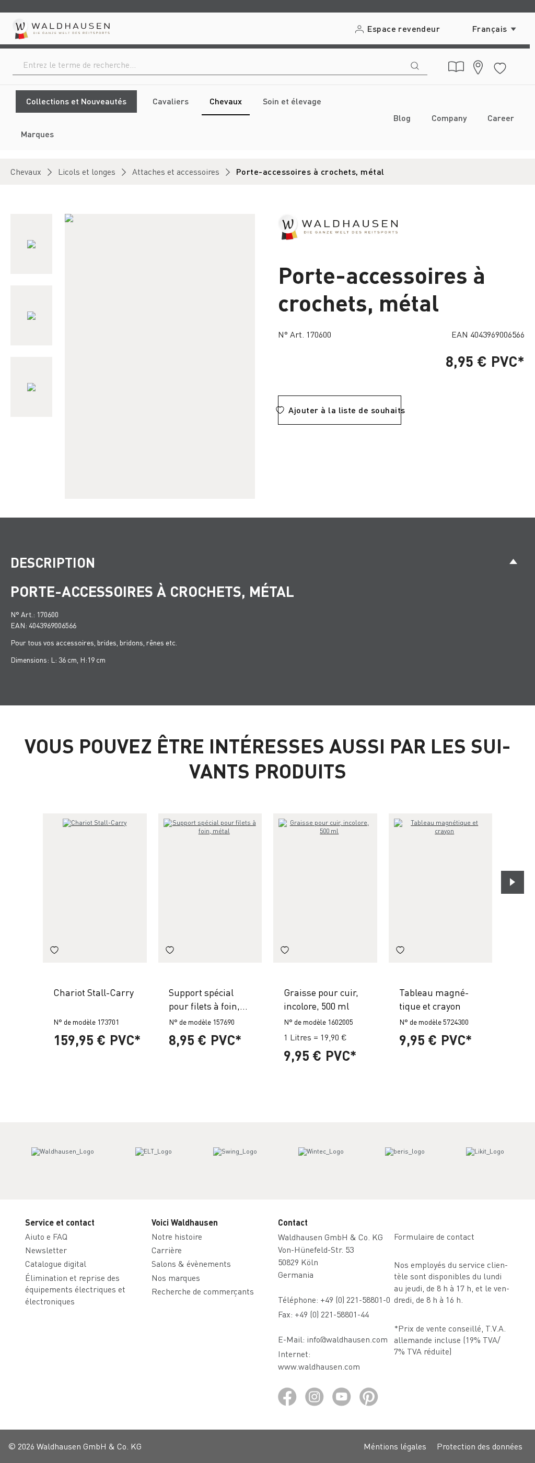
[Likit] (485, 1160)
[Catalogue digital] (456, 67)
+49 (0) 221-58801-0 (355, 1299)
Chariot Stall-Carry (93, 992)
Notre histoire (177, 1236)
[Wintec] (321, 1160)
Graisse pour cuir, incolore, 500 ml (321, 998)
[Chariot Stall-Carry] (95, 888)
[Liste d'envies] (500, 66)
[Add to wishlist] (54, 951)
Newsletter (46, 1249)
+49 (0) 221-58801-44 (334, 1314)
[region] (134, 356)
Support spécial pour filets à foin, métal (204, 999)
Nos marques (176, 1277)
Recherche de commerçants (203, 1291)
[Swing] (235, 1160)
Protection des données (479, 1446)
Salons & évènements (191, 1263)
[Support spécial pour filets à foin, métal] (210, 888)
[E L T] (153, 1160)
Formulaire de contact (434, 1236)
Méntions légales (395, 1446)
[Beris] (405, 1160)
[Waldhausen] (338, 225)
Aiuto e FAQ (46, 1236)
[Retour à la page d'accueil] (60, 28)
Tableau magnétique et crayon (434, 998)
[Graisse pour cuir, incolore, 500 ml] (325, 888)
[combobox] (208, 65)
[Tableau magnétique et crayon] (441, 888)
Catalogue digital (55, 1263)
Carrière (167, 1249)
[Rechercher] (414, 65)
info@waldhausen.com (347, 1339)
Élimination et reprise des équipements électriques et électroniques (75, 1289)
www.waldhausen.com (319, 1366)
